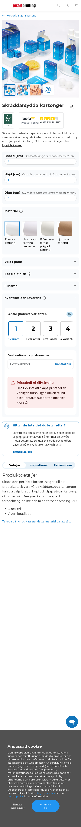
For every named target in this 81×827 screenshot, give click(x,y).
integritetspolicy (45, 793)
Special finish (15, 274)
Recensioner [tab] (63, 465)
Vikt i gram (13, 262)
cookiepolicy (16, 796)
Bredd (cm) (14, 156)
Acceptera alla (45, 806)
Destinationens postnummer (28, 355)
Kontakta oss (22, 451)
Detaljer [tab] (14, 465)
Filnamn (11, 286)
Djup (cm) (12, 192)
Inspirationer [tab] (39, 465)
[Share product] (71, 107)
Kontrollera (63, 364)
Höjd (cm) (12, 174)
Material (11, 211)
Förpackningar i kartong (21, 15)
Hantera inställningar (17, 806)
